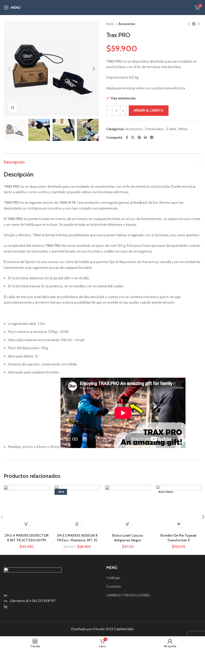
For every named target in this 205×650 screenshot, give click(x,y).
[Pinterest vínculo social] (139, 137)
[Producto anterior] (188, 24)
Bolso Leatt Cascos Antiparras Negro (127, 538)
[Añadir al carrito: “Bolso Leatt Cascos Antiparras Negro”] (128, 523)
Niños (183, 129)
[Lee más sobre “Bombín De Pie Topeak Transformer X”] (178, 523)
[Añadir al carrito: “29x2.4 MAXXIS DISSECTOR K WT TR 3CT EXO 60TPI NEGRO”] (26, 523)
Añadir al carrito (149, 110)
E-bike (171, 129)
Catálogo (113, 577)
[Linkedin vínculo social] (145, 137)
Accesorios (126, 24)
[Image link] (33, 577)
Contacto (113, 586)
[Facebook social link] (127, 137)
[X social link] (133, 137)
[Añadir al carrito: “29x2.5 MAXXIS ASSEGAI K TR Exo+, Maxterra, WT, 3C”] (77, 523)
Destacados (154, 129)
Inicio (110, 24)
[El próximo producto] (198, 24)
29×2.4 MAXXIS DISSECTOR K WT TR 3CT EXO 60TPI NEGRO (26, 540)
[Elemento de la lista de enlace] (51, 600)
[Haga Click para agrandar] (13, 108)
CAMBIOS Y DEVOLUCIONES (128, 595)
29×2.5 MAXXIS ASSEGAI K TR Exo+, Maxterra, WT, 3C (77, 538)
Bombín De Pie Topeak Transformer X (178, 538)
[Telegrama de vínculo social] (151, 137)
